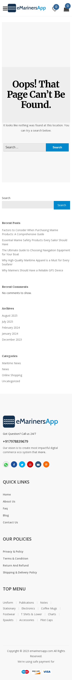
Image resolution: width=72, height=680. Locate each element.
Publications (26, 602)
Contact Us (10, 522)
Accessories (26, 620)
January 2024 (10, 333)
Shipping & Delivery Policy (20, 572)
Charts (52, 614)
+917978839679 (15, 441)
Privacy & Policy (13, 551)
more (41, 452)
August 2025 (9, 315)
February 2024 (11, 327)
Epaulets (8, 620)
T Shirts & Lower (31, 614)
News (5, 369)
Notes (44, 602)
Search (6, 198)
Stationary (9, 608)
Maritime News (11, 363)
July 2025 (7, 321)
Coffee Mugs (49, 608)
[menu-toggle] (5, 8)
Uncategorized (11, 381)
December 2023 (12, 339)
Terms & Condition (15, 558)
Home (7, 494)
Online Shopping (12, 375)
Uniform (8, 602)
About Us (9, 501)
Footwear (9, 614)
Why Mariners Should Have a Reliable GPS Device (32, 270)
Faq (5, 508)
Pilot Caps (46, 620)
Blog (6, 515)
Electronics (28, 608)
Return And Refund (16, 565)
